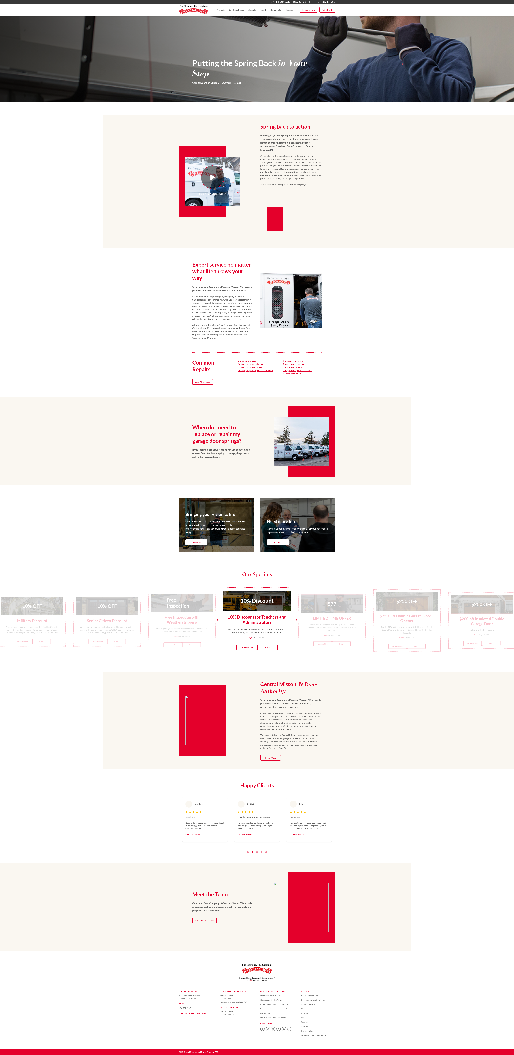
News (303, 1009)
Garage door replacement (294, 364)
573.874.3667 (326, 1)
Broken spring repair (247, 360)
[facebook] (262, 1029)
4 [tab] (261, 852)
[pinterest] (289, 1029)
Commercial (275, 10)
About (263, 10)
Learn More (270, 757)
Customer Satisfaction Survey (313, 1000)
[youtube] (278, 1029)
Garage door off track (293, 360)
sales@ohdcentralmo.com (194, 1013)
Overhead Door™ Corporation (313, 1035)
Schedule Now (308, 10)
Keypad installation (292, 373)
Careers (289, 10)
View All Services (202, 381)
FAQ (303, 1017)
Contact (278, 542)
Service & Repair (236, 10)
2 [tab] (252, 852)
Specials (252, 10)
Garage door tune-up (292, 367)
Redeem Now (22, 641)
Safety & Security (308, 1004)
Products (221, 10)
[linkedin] (284, 1029)
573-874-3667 (185, 1008)
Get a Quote (327, 10)
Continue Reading (192, 834)
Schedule (196, 542)
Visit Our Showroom (309, 995)
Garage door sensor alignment (251, 364)
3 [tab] (257, 852)
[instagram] (268, 1029)
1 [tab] (248, 852)
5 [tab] (266, 852)
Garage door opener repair (250, 367)
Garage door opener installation (297, 370)
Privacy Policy (307, 1031)
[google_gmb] (273, 1029)
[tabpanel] (205, 819)
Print (41, 641)
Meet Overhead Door (204, 920)
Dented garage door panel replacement (255, 370)
